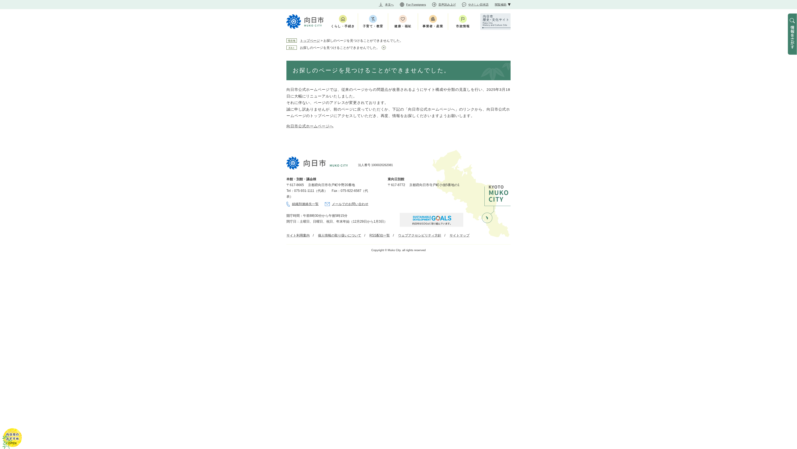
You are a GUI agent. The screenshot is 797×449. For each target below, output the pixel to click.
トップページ (310, 40)
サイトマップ (459, 235)
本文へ (389, 4)
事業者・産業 (433, 26)
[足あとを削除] (384, 48)
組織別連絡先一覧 (305, 204)
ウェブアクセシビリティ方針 (419, 235)
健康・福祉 (403, 26)
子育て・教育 (373, 26)
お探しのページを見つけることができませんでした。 (340, 47)
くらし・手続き (343, 26)
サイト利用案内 (298, 235)
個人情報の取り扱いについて (339, 235)
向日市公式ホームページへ (310, 126)
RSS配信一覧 (379, 235)
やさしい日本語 (478, 4)
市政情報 (463, 26)
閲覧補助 (500, 4)
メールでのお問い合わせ (350, 204)
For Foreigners (416, 4)
